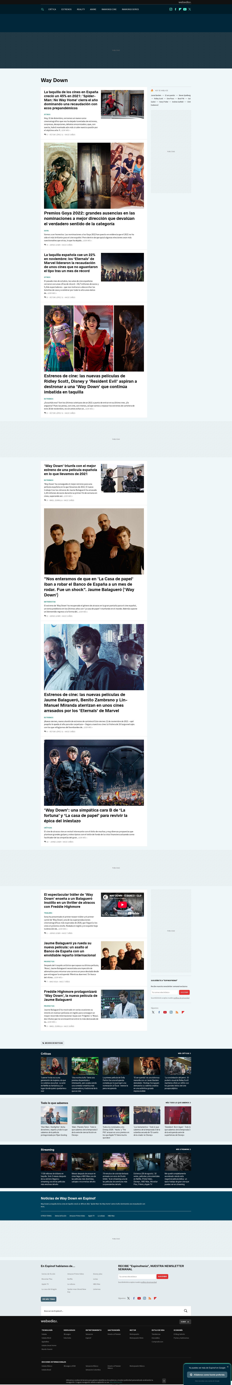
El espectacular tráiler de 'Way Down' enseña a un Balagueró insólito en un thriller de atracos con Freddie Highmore (69, 901)
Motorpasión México (137, 1366)
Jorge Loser (55, 245)
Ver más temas (48, 1299)
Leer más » (65, 130)
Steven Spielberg (185, 95)
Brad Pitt (181, 98)
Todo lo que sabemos (54, 1103)
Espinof (88, 1338)
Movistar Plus (47, 1279)
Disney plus (97, 1274)
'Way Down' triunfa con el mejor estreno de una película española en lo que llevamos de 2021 (70, 470)
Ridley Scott (158, 98)
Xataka (44, 1334)
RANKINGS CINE (109, 9)
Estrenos (48, 399)
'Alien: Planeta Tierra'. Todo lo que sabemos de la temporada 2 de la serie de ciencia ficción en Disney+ (84, 1131)
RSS (177, 1012)
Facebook (175, 9)
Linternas (97, 1289)
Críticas (48, 828)
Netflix (70, 1279)
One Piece (170, 98)
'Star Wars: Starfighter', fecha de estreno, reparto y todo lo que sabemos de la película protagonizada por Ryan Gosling (54, 1131)
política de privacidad (181, 998)
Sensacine (89, 1334)
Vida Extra (67, 1338)
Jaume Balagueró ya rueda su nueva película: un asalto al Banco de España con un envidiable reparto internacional (70, 949)
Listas (95, 1279)
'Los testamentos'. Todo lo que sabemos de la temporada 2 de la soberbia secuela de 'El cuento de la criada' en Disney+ (147, 1131)
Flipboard (180, 9)
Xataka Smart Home (49, 1345)
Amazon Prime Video (77, 1216)
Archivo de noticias (54, 1043)
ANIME (93, 9)
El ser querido (170, 95)
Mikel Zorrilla (56, 500)
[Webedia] (185, 2)
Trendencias (156, 1334)
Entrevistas (50, 602)
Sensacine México (92, 1366)
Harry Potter (163, 102)
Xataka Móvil (46, 1338)
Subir (183, 1322)
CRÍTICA (52, 9)
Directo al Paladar (114, 1334)
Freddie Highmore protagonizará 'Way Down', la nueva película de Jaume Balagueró (70, 996)
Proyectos (49, 962)
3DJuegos (67, 1334)
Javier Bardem (156, 95)
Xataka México (47, 1366)
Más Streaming (182, 1149)
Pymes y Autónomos (181, 1338)
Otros (47, 114)
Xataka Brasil (46, 1370)
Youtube (184, 9)
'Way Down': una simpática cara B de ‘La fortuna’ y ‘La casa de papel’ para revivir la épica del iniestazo (85, 815)
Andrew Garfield (177, 102)
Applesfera (45, 1342)
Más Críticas (183, 1053)
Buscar (185, 1310)
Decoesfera (156, 1338)
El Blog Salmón (179, 1334)
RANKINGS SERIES (130, 9)
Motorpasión (134, 1334)
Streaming (47, 1149)
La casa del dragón (49, 1289)
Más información (116, 1382)
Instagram (170, 9)
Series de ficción (60, 1216)
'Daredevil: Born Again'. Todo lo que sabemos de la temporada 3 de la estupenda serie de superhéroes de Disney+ (178, 1131)
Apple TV (91, 1216)
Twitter (189, 9)
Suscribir (184, 992)
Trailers (48, 913)
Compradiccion (157, 1342)
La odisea (101, 1216)
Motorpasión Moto (136, 1338)
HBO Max (111, 1216)
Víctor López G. (56, 135)
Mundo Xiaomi (47, 1349)
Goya (46, 231)
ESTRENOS (66, 9)
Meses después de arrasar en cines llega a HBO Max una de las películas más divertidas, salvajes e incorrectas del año (84, 1178)
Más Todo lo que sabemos (177, 1103)
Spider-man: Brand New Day (76, 1290)
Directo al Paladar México (114, 1367)
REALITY (81, 9)
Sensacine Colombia (93, 1370)
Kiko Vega (54, 982)
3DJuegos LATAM (70, 1366)
